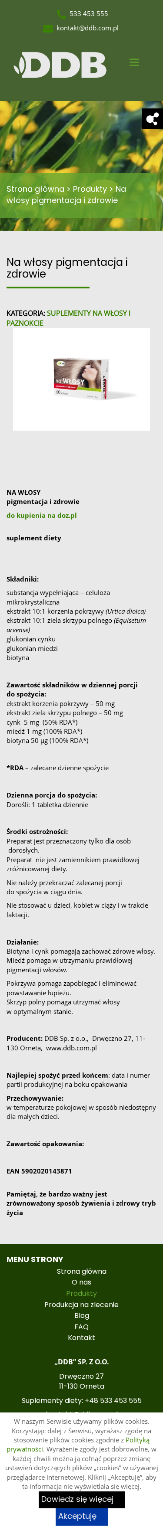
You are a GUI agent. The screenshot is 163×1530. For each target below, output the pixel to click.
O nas (81, 1282)
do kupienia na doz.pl (42, 515)
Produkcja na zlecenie (81, 1304)
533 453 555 (89, 13)
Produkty (81, 1293)
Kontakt (81, 1337)
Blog (81, 1315)
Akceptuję (77, 1516)
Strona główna (35, 189)
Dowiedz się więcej (77, 1500)
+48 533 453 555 (113, 1400)
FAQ (81, 1327)
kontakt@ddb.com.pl (88, 27)
